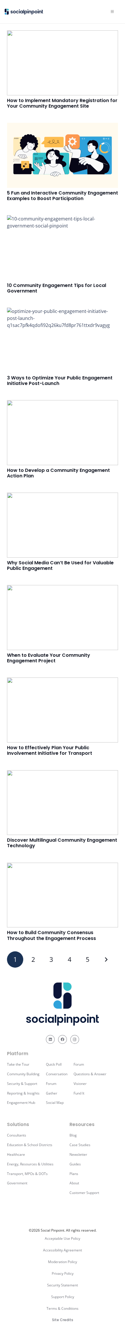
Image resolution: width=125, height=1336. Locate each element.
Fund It (79, 1093)
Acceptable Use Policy (62, 1238)
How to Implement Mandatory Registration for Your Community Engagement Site (62, 103)
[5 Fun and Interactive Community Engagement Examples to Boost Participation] (62, 155)
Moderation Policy (62, 1261)
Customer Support (84, 1192)
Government (17, 1183)
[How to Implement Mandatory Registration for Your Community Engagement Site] (62, 62)
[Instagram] (74, 1039)
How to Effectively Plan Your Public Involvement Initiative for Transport (49, 750)
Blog (73, 1135)
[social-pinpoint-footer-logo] (62, 1004)
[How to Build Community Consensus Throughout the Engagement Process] (62, 895)
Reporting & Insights (23, 1093)
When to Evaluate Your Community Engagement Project (48, 658)
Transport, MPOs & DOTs (27, 1173)
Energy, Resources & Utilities (30, 1164)
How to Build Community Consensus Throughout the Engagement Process (51, 935)
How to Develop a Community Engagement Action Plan (58, 473)
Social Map (55, 1102)
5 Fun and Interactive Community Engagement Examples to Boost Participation (62, 196)
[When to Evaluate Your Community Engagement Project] (62, 617)
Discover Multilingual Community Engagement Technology (62, 843)
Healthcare (16, 1154)
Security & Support (22, 1083)
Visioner (80, 1083)
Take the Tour (18, 1064)
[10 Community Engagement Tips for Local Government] (62, 247)
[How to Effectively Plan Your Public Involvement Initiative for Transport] (62, 710)
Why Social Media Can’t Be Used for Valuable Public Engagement (60, 565)
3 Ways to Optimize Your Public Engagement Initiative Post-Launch (59, 380)
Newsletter (78, 1154)
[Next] (106, 959)
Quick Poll (54, 1064)
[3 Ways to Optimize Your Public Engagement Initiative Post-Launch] (62, 340)
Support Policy (62, 1296)
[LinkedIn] (50, 1039)
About (74, 1183)
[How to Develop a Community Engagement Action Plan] (62, 432)
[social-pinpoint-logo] (24, 12)
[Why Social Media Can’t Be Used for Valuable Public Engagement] (62, 525)
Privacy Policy (63, 1273)
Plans (73, 1173)
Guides (75, 1164)
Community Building (23, 1073)
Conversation (56, 1073)
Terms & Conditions (62, 1308)
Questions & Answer (90, 1073)
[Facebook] (62, 1039)
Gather (51, 1093)
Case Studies (79, 1144)
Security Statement (62, 1285)
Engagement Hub (21, 1102)
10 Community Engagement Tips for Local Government (56, 288)
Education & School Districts (29, 1144)
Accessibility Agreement (62, 1250)
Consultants (16, 1135)
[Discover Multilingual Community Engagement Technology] (62, 802)
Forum (51, 1083)
